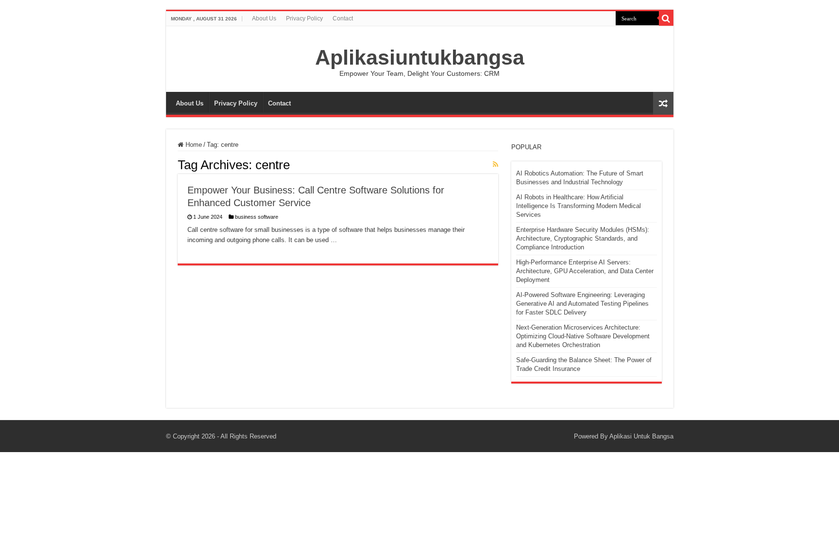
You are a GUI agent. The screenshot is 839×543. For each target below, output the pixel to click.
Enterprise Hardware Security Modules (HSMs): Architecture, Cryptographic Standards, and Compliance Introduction (582, 238)
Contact (343, 18)
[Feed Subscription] (495, 164)
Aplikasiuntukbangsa (419, 57)
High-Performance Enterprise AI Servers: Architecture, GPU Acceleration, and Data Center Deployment (585, 271)
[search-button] (666, 18)
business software (256, 217)
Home (193, 144)
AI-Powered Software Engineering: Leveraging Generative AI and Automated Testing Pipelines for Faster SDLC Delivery (582, 303)
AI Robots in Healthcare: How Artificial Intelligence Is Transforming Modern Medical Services (578, 205)
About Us (264, 18)
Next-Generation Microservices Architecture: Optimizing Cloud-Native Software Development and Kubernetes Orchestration (583, 336)
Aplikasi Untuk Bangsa (641, 436)
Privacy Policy (304, 18)
